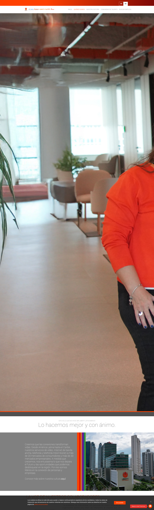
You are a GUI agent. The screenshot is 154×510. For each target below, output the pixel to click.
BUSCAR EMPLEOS (125, 9)
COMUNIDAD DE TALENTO (109, 9)
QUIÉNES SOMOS (79, 9)
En (121, 4)
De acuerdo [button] (119, 503)
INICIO (70, 9)
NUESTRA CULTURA (92, 9)
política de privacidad (41, 504)
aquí (63, 478)
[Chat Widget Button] (150, 506)
